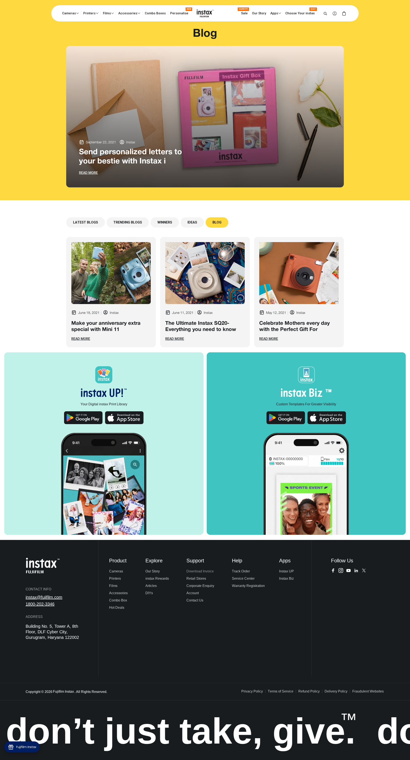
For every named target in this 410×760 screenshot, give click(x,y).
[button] (71, 13)
